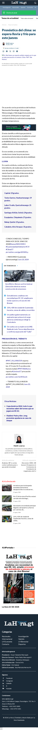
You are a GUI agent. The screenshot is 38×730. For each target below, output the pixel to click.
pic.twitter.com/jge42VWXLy (17, 252)
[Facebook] (3, 678)
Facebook (9, 678)
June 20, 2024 (23, 259)
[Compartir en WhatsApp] (3, 51)
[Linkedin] (3, 683)
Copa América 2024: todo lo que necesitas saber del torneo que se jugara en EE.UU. (20, 408)
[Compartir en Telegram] (17, 51)
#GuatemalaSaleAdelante (15, 247)
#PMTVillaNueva (24, 369)
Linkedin (8, 683)
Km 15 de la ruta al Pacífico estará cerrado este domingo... (24, 497)
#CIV (27, 247)
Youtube (8, 688)
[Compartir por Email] (13, 51)
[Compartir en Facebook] (6, 51)
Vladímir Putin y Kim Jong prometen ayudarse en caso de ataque (18, 418)
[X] (3, 686)
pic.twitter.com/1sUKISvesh (16, 377)
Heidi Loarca (10, 43)
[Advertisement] (19, 87)
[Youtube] (3, 688)
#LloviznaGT (17, 371)
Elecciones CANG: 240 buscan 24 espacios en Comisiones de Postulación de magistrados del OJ (28, 467)
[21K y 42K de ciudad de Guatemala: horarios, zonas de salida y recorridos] (7, 519)
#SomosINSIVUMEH (18, 244)
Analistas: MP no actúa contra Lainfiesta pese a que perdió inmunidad (9, 465)
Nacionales (12, 25)
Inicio (4, 25)
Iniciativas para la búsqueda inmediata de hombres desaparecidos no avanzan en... (23, 487)
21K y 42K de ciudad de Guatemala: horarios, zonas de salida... (23, 518)
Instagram (9, 681)
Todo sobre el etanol (27, 18)
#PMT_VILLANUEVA (14, 361)
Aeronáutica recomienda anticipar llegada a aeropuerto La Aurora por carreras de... (24, 508)
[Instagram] (3, 681)
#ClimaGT (9, 249)
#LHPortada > (8, 548)
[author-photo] (19, 443)
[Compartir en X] (10, 51)
